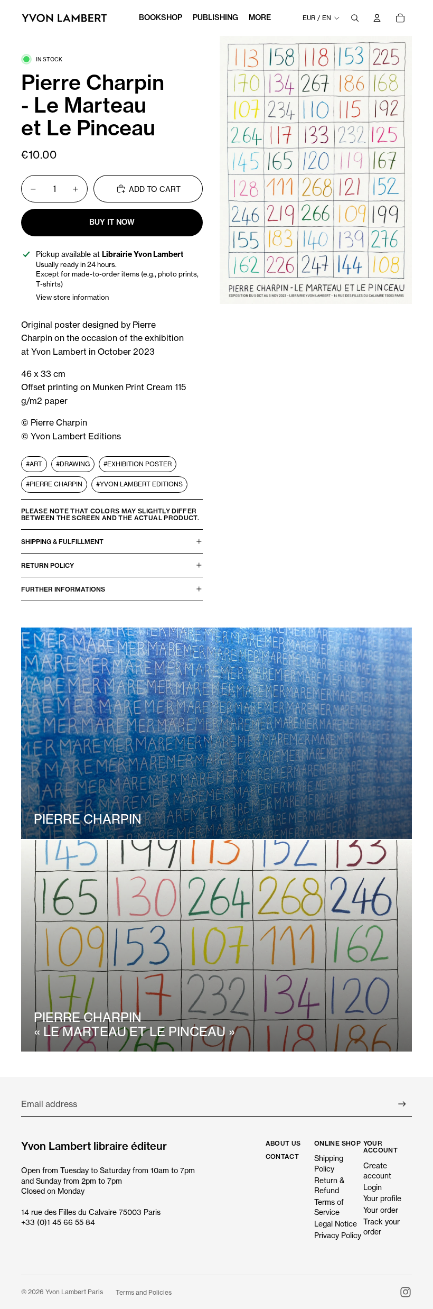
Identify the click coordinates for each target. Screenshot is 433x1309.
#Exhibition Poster (137, 464)
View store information (72, 297)
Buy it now (112, 222)
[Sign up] (402, 1104)
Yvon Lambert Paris (74, 1292)
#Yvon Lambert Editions (139, 484)
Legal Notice (335, 1223)
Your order (380, 1209)
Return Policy (47, 565)
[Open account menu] (377, 18)
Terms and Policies (144, 1292)
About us (283, 1143)
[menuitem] (259, 18)
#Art (34, 464)
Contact (282, 1156)
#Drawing (73, 464)
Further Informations (63, 589)
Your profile (382, 1198)
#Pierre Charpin (54, 484)
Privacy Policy (337, 1235)
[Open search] (354, 18)
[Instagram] (405, 1292)
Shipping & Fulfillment (62, 542)
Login (372, 1187)
